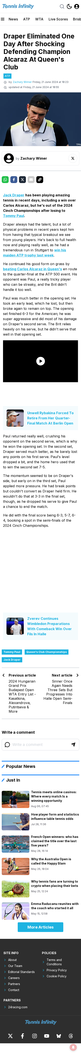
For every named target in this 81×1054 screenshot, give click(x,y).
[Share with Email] (31, 179)
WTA (39, 19)
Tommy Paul (13, 216)
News (13, 19)
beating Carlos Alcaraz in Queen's (32, 269)
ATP (26, 19)
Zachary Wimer (22, 82)
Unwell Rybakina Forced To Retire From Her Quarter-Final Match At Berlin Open (50, 418)
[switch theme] (69, 6)
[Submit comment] (73, 744)
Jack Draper (13, 195)
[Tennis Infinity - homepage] (18, 6)
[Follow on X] (72, 158)
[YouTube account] (46, 1036)
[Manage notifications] (73, 1047)
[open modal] (76, 6)
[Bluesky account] (58, 1036)
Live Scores (58, 19)
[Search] (62, 6)
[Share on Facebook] (13, 179)
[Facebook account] (22, 1036)
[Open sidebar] (2, 19)
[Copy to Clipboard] (39, 179)
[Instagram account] (34, 1036)
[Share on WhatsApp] (5, 179)
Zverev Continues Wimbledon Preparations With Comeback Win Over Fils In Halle (49, 626)
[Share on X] (22, 179)
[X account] (10, 1036)
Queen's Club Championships (46, 652)
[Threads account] (70, 1036)
